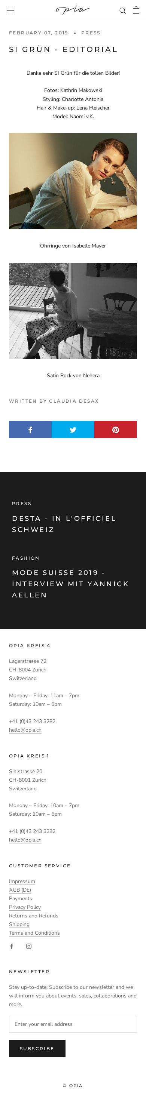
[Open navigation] (10, 10)
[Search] (122, 10)
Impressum (22, 881)
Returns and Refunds (33, 915)
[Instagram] (28, 945)
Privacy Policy (25, 907)
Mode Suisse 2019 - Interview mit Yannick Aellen (71, 584)
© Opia (73, 1085)
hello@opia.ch (25, 730)
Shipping (19, 924)
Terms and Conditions (34, 933)
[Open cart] (136, 10)
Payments (20, 898)
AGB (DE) (20, 890)
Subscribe (37, 1048)
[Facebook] (11, 945)
